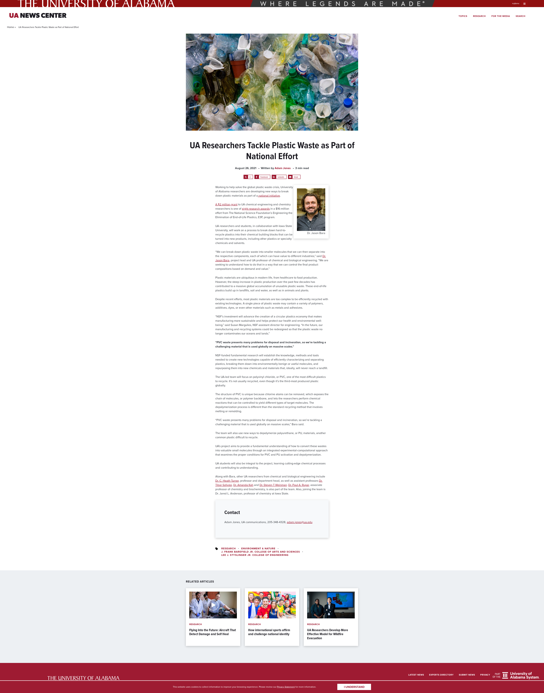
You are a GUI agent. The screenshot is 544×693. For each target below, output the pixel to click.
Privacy (485, 674)
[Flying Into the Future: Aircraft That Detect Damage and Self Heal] (213, 617)
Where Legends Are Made (342, 3)
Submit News (467, 674)
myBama (515, 3)
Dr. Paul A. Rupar (298, 485)
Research (479, 16)
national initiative (269, 195)
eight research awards (256, 209)
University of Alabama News (83, 678)
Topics (463, 16)
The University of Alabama (96, 3)
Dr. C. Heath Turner (227, 481)
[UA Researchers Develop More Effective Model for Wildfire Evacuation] (331, 617)
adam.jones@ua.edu (299, 522)
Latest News (416, 674)
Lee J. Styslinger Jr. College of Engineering (254, 555)
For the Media (500, 16)
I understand (354, 687)
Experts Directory (441, 674)
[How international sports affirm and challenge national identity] (272, 617)
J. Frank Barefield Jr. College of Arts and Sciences (260, 552)
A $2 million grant (226, 204)
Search (520, 16)
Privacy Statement (286, 686)
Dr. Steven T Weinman (273, 485)
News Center (37, 16)
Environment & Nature (258, 548)
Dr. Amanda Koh (243, 485)
